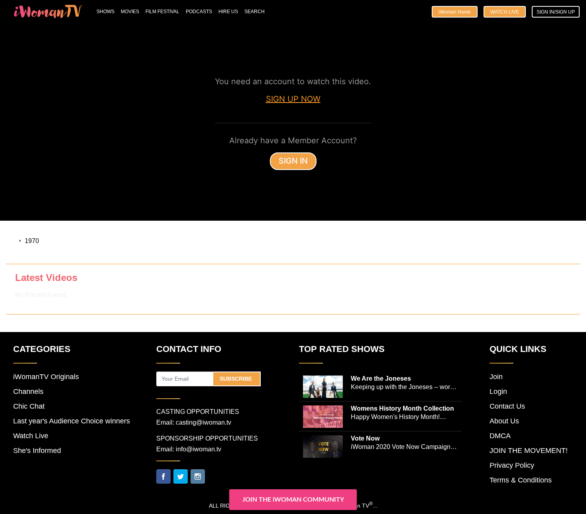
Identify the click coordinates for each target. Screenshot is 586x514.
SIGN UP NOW (293, 99)
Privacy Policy (512, 465)
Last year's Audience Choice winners (71, 421)
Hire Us (228, 11)
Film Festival (162, 11)
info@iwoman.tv (198, 449)
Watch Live (504, 12)
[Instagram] (198, 476)
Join (496, 377)
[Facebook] (163, 476)
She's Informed (37, 451)
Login (498, 391)
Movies (130, 11)
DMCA (500, 436)
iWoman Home (455, 12)
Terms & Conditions (521, 480)
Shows (105, 11)
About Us (504, 421)
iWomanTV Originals (46, 377)
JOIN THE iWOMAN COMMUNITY (293, 499)
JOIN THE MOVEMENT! (529, 451)
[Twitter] (180, 476)
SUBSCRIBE (236, 379)
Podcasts (199, 11)
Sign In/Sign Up (556, 12)
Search (254, 11)
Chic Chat (29, 406)
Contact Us (507, 406)
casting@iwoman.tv (203, 422)
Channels (28, 391)
